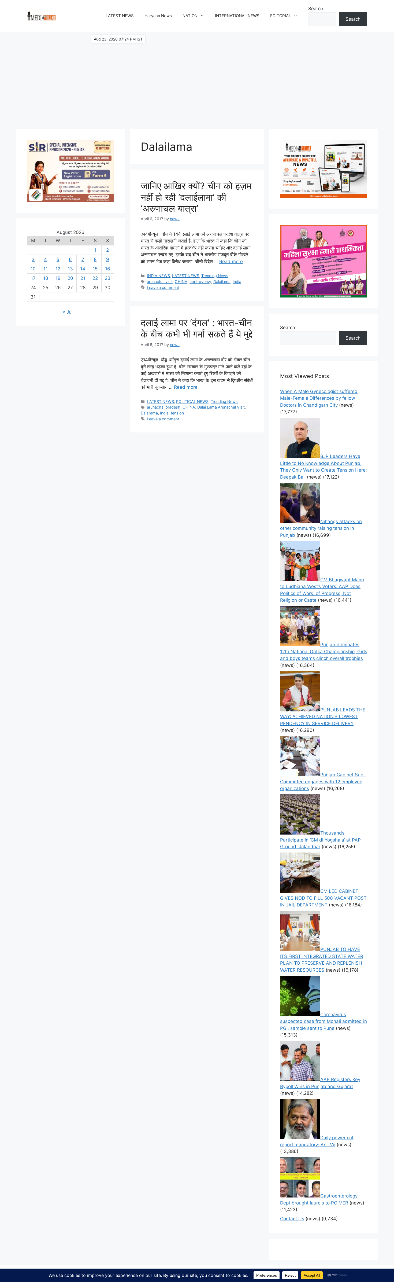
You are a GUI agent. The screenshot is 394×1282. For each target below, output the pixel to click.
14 (82, 268)
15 (95, 268)
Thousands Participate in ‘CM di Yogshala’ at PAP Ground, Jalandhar (320, 839)
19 (58, 278)
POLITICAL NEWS (192, 401)
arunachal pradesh (163, 407)
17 (33, 278)
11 (45, 268)
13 (70, 268)
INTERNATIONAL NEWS (237, 15)
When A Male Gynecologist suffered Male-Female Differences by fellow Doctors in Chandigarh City (319, 398)
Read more (231, 261)
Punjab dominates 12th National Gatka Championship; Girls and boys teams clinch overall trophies (323, 651)
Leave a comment (163, 287)
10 (33, 268)
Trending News (214, 275)
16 (107, 268)
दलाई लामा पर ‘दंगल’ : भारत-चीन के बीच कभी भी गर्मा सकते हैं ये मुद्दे (196, 328)
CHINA (181, 281)
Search (315, 8)
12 (57, 268)
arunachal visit (160, 281)
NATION (190, 15)
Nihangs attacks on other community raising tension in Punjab (321, 528)
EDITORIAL (280, 15)
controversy (200, 281)
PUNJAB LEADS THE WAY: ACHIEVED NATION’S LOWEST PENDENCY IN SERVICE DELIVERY (322, 716)
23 (107, 278)
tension (177, 413)
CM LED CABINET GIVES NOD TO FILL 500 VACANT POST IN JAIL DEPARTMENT (323, 898)
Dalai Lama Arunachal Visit (221, 407)
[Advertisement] (197, 77)
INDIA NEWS (158, 275)
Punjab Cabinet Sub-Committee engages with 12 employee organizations (323, 781)
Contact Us (292, 1218)
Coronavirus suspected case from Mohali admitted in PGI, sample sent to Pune (323, 1021)
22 (95, 278)
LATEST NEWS (120, 15)
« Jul (68, 312)
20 (70, 278)
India (237, 281)
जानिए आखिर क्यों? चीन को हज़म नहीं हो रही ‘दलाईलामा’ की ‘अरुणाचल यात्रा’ (196, 197)
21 (82, 278)
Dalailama (222, 281)
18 (45, 278)
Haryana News (158, 15)
